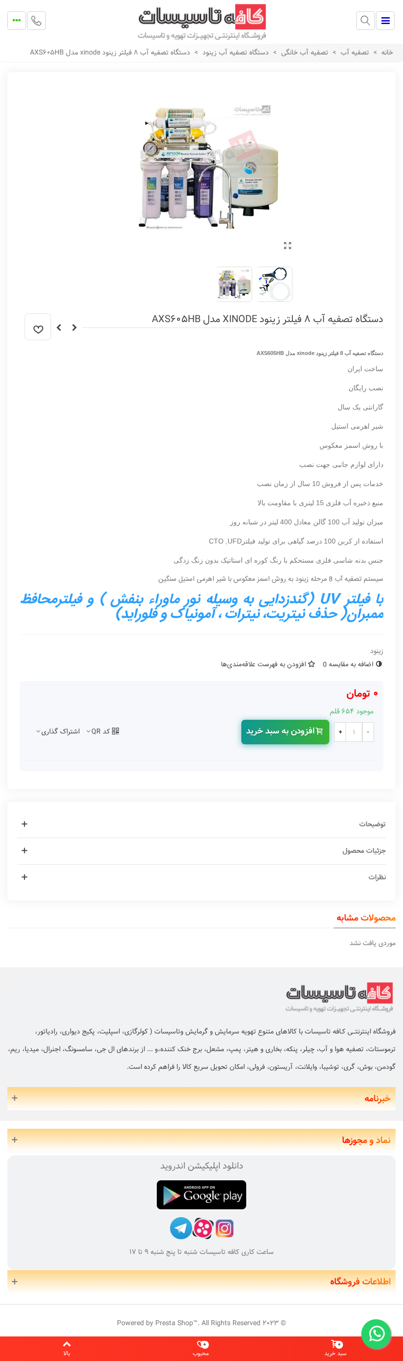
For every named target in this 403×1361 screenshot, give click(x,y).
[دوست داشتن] (38, 326)
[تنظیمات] (16, 20)
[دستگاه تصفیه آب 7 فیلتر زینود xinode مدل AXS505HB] (74, 328)
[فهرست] (385, 20)
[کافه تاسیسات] (201, 20)
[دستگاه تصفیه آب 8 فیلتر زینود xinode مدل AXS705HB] (58, 328)
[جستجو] (365, 20)
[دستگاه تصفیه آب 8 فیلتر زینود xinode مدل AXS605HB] (287, 246)
